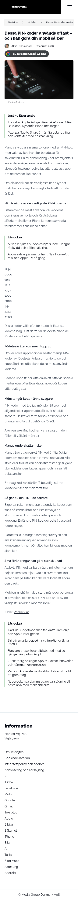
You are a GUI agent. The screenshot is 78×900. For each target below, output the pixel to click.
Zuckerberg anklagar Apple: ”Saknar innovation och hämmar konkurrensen (40, 662)
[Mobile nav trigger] (69, 7)
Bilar (8, 842)
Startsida (13, 22)
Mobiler (31, 22)
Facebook (11, 788)
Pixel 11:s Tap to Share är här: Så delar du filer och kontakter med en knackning (39, 134)
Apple (9, 818)
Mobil (8, 794)
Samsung (11, 867)
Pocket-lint (21, 612)
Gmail (8, 806)
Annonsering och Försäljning (24, 770)
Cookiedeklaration (17, 758)
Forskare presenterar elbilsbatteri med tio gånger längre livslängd (36, 652)
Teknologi (11, 812)
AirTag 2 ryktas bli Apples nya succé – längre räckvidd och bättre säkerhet (39, 245)
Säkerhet (11, 830)
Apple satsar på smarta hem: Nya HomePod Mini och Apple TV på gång (38, 256)
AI (6, 849)
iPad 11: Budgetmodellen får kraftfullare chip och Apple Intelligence (38, 632)
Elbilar (9, 824)
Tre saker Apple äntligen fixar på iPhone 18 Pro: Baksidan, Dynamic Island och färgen (40, 124)
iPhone (9, 836)
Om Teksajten (14, 752)
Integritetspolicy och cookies (24, 764)
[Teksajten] (33, 6)
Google (10, 800)
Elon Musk (12, 861)
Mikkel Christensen (22, 46)
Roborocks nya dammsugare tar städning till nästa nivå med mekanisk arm (39, 683)
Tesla (8, 855)
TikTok (9, 782)
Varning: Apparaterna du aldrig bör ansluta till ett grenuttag (39, 673)
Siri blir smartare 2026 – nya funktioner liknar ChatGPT (38, 642)
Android (10, 873)
